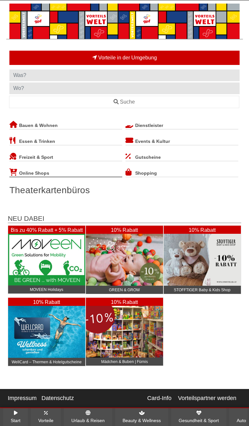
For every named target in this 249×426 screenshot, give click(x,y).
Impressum (22, 398)
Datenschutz (58, 398)
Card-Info (159, 398)
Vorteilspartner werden (207, 398)
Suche (127, 102)
